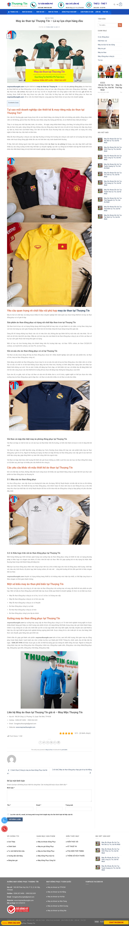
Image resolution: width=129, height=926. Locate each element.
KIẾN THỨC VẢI (72, 842)
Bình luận (11, 788)
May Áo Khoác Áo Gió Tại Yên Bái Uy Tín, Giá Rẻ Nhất (113, 141)
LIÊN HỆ (97, 12)
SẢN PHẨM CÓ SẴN (87, 12)
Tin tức (100, 60)
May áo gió (40, 12)
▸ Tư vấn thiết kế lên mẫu (15, 851)
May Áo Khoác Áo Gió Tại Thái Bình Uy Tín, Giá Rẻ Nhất (113, 208)
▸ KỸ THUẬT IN (71, 846)
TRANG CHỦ (14, 12)
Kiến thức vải (102, 41)
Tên (9, 805)
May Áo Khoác (27, 12)
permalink (64, 749)
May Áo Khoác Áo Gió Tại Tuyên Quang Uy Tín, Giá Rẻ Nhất (113, 166)
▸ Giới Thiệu (11, 842)
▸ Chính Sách (11, 846)
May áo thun (53, 12)
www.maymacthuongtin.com (25, 727)
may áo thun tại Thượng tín (47, 87)
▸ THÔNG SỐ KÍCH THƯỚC (75, 856)
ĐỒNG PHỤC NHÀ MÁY (69, 12)
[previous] (101, 80)
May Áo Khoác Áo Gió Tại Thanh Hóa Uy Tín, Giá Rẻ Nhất (113, 191)
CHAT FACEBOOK (116, 922)
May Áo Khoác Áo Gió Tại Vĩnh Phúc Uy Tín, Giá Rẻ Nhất (113, 149)
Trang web (69, 805)
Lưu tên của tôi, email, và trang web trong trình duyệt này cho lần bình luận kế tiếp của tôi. (41, 814)
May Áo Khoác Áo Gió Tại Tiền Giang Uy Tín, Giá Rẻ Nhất (113, 183)
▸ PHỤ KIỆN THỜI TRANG (75, 851)
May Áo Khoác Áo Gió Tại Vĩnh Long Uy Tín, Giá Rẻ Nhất (113, 158)
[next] (119, 80)
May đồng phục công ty (106, 56)
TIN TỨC (105, 12)
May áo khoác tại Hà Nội (56, 897)
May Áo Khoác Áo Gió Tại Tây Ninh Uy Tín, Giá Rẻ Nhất (113, 217)
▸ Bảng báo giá (12, 860)
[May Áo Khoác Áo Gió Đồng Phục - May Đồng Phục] (17, 5)
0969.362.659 (48, 7)
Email (38, 805)
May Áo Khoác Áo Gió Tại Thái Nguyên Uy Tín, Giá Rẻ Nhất (113, 200)
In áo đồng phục (103, 37)
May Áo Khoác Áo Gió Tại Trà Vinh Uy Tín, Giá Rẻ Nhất (113, 175)
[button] (19, 12)
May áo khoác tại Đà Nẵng (57, 892)
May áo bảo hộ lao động (106, 45)
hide (17, 102)
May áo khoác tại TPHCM (56, 887)
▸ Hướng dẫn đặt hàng (15, 856)
